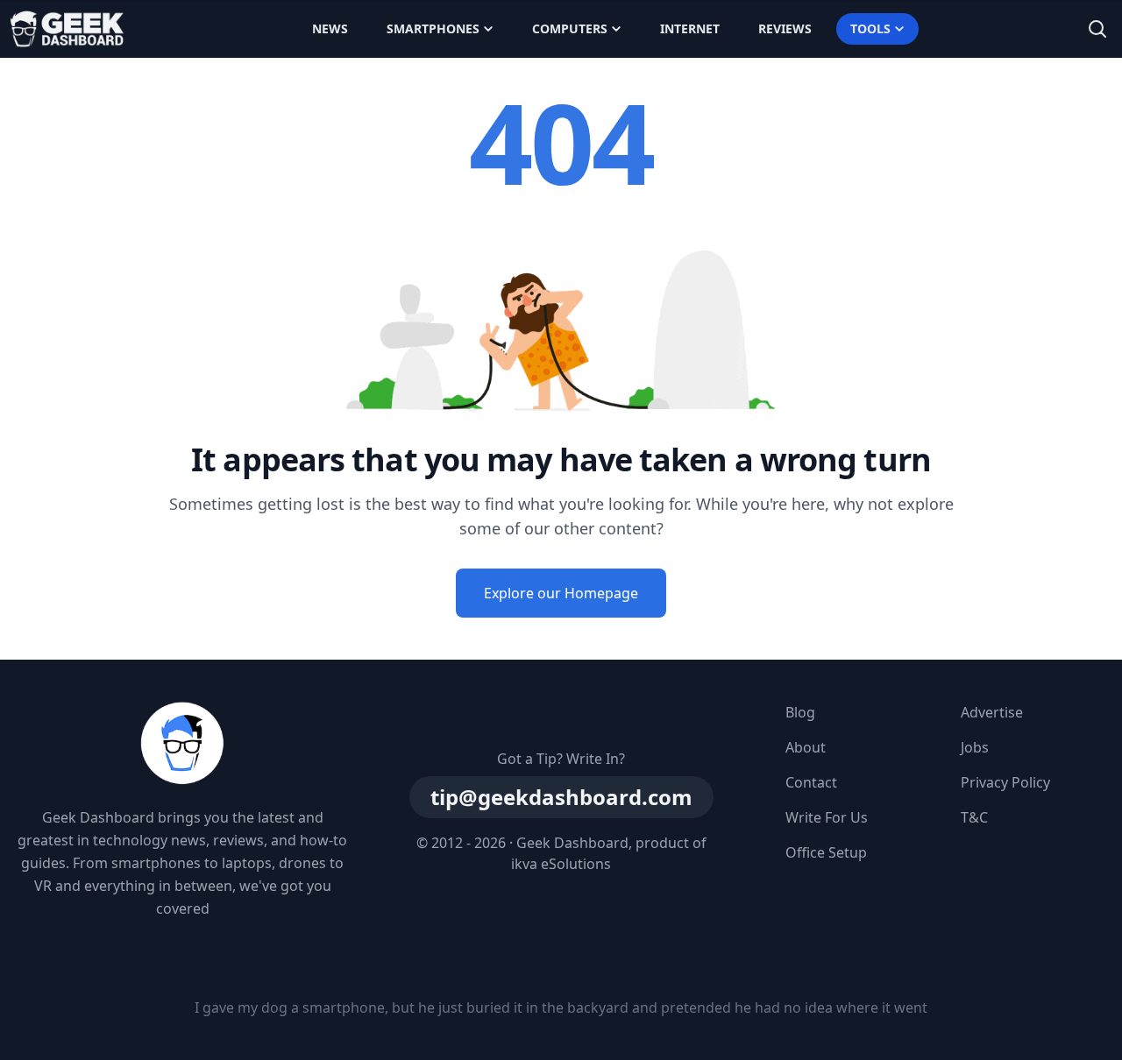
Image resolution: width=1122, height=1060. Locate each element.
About (805, 747)
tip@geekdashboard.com (561, 796)
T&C (974, 817)
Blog (800, 712)
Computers (569, 28)
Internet (690, 28)
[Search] (1097, 28)
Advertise (992, 712)
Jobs (975, 747)
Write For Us (826, 817)
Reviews (785, 28)
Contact (811, 782)
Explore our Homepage (561, 593)
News (330, 28)
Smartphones (433, 28)
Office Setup (826, 852)
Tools (870, 28)
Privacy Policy (1005, 782)
